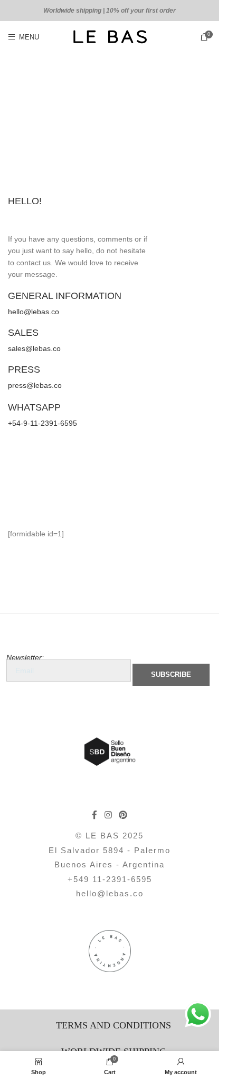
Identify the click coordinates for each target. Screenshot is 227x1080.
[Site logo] (110, 36)
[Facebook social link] (94, 815)
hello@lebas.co (33, 311)
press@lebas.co (35, 385)
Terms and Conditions (113, 1025)
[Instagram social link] (108, 815)
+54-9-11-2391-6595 (42, 423)
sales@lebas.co (34, 348)
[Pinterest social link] (123, 815)
